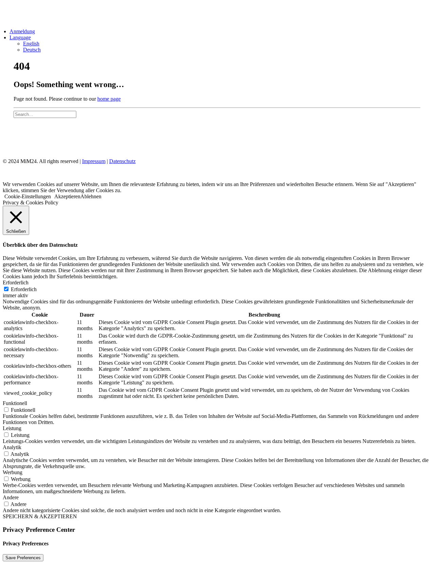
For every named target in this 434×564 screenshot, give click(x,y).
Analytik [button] (12, 447)
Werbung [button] (12, 472)
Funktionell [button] (15, 403)
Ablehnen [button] (90, 196)
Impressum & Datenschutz (50, 137)
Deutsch (32, 50)
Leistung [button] (12, 428)
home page (109, 99)
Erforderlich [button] (15, 282)
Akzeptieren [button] (67, 196)
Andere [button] (11, 497)
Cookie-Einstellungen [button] (27, 196)
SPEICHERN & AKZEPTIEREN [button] (40, 516)
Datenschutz (122, 161)
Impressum (93, 161)
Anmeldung (22, 31)
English (31, 43)
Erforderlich (24, 289)
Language (20, 37)
